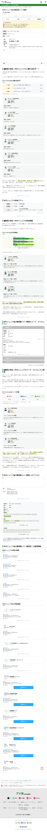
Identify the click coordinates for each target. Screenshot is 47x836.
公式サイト (23, 687)
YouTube (38, 798)
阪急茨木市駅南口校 (7, 698)
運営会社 (34, 807)
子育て (30, 798)
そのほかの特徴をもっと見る (23, 525)
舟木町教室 (5, 631)
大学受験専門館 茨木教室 (8, 749)
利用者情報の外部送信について (24, 807)
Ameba (19, 822)
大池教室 (5, 583)
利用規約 (4, 807)
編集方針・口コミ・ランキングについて (28, 802)
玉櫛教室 (5, 592)
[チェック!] (42, 769)
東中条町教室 (5, 573)
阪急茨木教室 (5, 732)
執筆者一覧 (40, 802)
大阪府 (10, 6)
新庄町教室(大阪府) (7, 564)
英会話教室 (6, 6)
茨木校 (4, 664)
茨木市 (13, 6)
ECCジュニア (12, 39)
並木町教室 (5, 554)
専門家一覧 (20, 805)
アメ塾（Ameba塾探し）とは (13, 802)
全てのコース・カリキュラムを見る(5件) (36, 365)
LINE (16, 798)
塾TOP (2, 6)
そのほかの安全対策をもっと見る (23, 534)
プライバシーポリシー (12, 807)
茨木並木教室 (5, 614)
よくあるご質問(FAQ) (23, 809)
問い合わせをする (6, 540)
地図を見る (6, 558)
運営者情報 (26, 805)
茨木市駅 (16, 6)
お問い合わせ (39, 807)
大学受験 (23, 798)
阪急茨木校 (5, 647)
